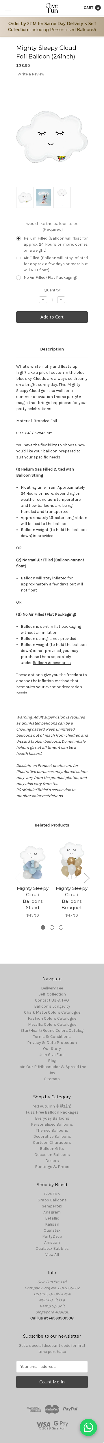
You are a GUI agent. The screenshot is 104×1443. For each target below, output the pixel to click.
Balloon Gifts (52, 1148)
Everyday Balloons (52, 1118)
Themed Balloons (52, 1130)
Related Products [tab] (52, 825)
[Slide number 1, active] (43, 927)
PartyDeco (52, 1236)
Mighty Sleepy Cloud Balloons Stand (33, 898)
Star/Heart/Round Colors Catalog (52, 1030)
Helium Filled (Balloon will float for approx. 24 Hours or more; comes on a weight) (56, 244)
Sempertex (52, 1206)
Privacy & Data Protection (52, 1042)
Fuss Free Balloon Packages (52, 1112)
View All (52, 1254)
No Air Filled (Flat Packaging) (50, 277)
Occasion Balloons (52, 1154)
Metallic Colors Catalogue (52, 1024)
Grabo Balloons (52, 1200)
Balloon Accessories (52, 662)
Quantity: (52, 290)
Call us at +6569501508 (52, 1318)
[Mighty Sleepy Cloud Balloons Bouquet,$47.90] (71, 860)
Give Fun (52, 1194)
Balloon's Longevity (52, 1006)
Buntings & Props (52, 1166)
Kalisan (52, 1224)
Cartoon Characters (52, 1142)
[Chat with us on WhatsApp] (88, 1427)
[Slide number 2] (52, 927)
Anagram (52, 1212)
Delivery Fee (52, 988)
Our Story (52, 1048)
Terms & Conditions (52, 1036)
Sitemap (52, 1078)
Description (52, 349)
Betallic (52, 1218)
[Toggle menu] (8, 8)
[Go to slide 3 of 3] (17, 877)
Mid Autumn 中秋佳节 (52, 1106)
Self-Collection (52, 994)
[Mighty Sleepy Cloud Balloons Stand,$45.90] (32, 860)
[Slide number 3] (61, 927)
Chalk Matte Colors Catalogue (52, 1012)
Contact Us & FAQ (52, 1000)
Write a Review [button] (31, 74)
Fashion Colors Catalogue (52, 1018)
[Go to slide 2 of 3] (86, 877)
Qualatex (52, 1230)
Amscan (52, 1242)
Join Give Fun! (52, 1054)
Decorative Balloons (52, 1136)
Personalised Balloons (52, 1124)
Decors (52, 1160)
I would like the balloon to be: (52, 226)
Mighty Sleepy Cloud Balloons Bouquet (72, 898)
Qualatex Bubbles (52, 1248)
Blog (52, 1060)
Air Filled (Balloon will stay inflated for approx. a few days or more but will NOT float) (56, 263)
